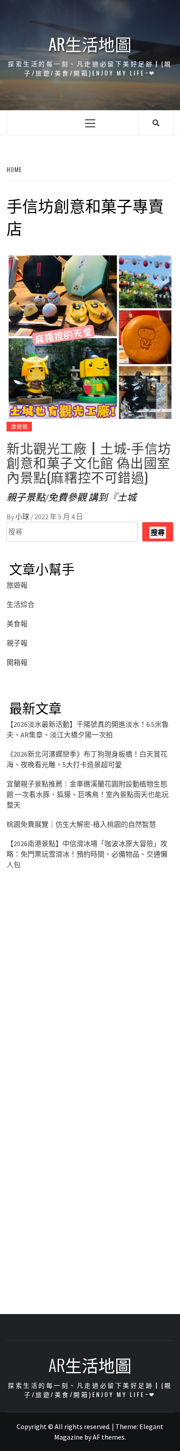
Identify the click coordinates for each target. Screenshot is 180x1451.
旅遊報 (19, 426)
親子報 (17, 643)
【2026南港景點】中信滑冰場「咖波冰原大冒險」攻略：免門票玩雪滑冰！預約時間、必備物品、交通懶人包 (87, 854)
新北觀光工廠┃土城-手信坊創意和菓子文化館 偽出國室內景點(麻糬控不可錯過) (89, 462)
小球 (23, 516)
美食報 (17, 623)
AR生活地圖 (90, 43)
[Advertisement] (90, 996)
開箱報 (17, 662)
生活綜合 (21, 604)
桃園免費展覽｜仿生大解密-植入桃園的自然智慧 (81, 824)
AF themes (109, 1437)
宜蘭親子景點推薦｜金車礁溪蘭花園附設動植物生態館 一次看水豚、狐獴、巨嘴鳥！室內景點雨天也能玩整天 (88, 794)
